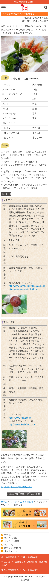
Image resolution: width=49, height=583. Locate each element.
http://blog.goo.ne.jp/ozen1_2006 (16, 486)
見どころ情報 (10, 538)
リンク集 (8, 544)
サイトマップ (10, 551)
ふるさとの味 (26, 502)
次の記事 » (36, 494)
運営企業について (13, 548)
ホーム (4, 502)
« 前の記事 (12, 494)
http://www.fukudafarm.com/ (22, 424)
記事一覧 (24, 494)
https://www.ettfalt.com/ (20, 418)
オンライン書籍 (11, 541)
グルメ (13, 502)
